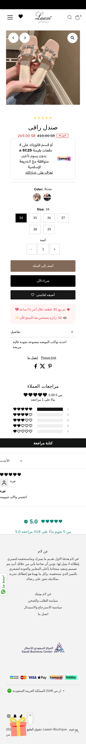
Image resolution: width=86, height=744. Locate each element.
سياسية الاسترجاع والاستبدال (43, 607)
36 (49, 218)
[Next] (24, 38)
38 (35, 229)
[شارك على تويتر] (43, 367)
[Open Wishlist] (20, 17)
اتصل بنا (33, 357)
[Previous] (13, 38)
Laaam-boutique (55, 729)
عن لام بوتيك (43, 594)
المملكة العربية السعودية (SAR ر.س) (37, 691)
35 (35, 218)
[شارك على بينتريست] (50, 367)
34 (21, 218)
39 (49, 229)
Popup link (48, 357)
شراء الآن (43, 281)
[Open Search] (70, 17)
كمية (43, 240)
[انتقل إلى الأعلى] (76, 731)
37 (63, 218)
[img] (10, 474)
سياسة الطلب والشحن (43, 600)
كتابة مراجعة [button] (43, 443)
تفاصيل (15, 332)
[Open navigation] (10, 17)
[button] (23, 409)
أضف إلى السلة (43, 266)
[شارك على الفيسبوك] (36, 367)
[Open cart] (77, 17)
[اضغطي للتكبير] (72, 38)
